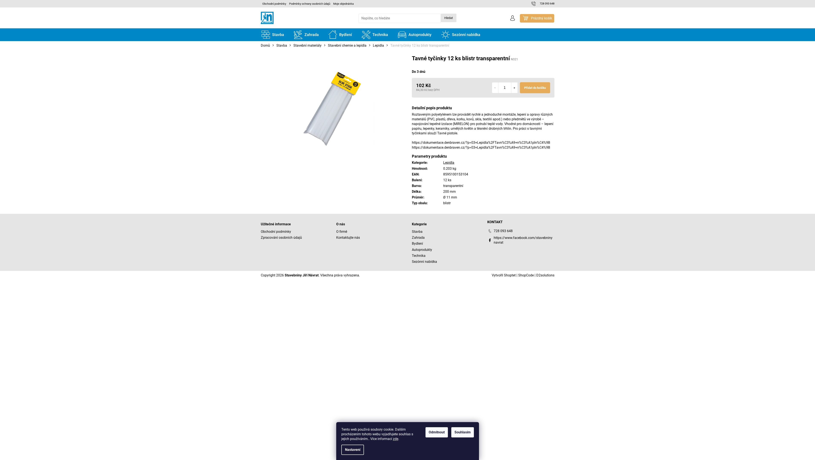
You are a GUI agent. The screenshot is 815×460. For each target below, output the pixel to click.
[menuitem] (273, 34)
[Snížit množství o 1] (495, 87)
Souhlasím (462, 432)
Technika (419, 256)
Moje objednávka (343, 3)
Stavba (417, 232)
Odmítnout (437, 432)
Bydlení (417, 244)
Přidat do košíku (535, 87)
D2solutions (545, 275)
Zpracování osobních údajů (281, 238)
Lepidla (448, 163)
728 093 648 (503, 231)
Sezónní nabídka (424, 262)
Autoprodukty (422, 250)
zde (395, 439)
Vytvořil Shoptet (504, 275)
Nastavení (352, 450)
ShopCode (526, 275)
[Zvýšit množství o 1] (514, 87)
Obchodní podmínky (274, 3)
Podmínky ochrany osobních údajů (309, 3)
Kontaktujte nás (348, 238)
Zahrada (418, 238)
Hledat (448, 18)
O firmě (341, 232)
